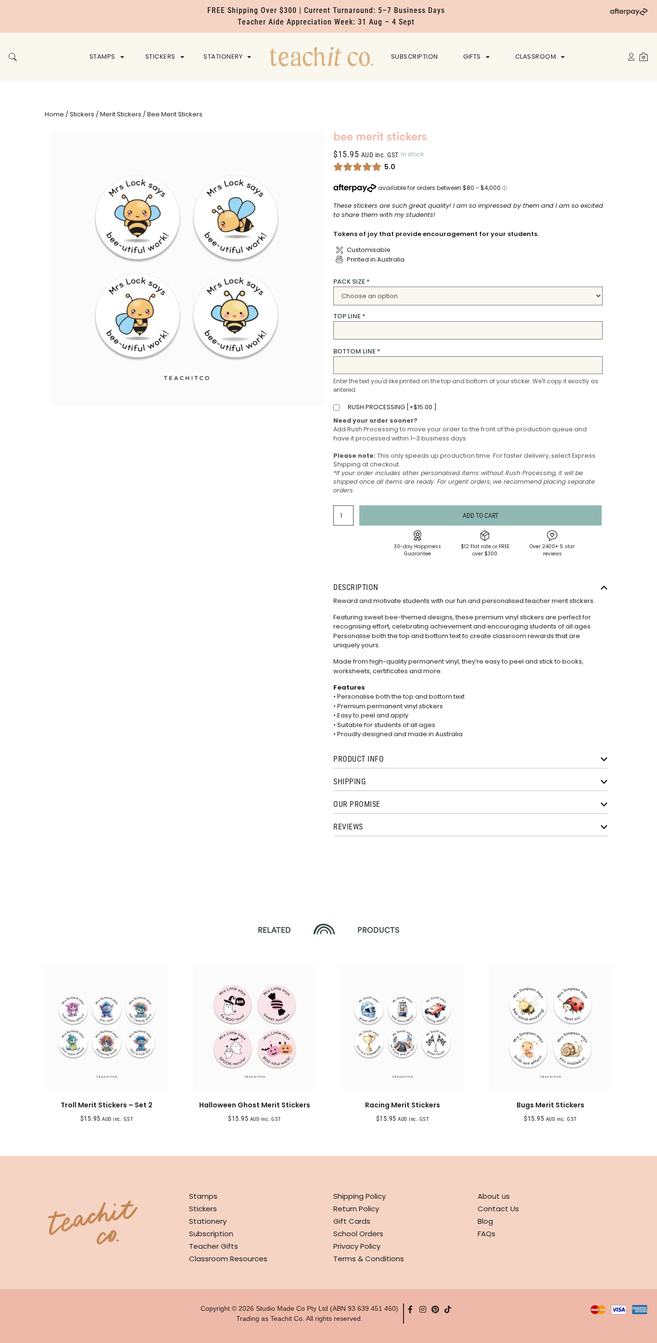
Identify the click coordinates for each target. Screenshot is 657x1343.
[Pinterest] (435, 1309)
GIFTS (472, 56)
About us (494, 1196)
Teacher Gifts (213, 1246)
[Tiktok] (448, 1309)
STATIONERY (222, 56)
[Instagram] (423, 1309)
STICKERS (160, 56)
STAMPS (102, 56)
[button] (13, 57)
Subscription (211, 1234)
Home (54, 114)
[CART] (643, 56)
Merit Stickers (120, 114)
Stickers (82, 114)
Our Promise (356, 804)
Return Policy (356, 1209)
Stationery (208, 1221)
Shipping (349, 781)
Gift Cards (351, 1221)
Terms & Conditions (368, 1259)
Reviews (348, 826)
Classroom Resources (228, 1259)
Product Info (358, 759)
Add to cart (480, 515)
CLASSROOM (535, 56)
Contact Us (498, 1209)
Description (356, 587)
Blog (485, 1221)
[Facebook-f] (410, 1309)
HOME (321, 56)
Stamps (203, 1196)
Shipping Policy (359, 1196)
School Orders (358, 1234)
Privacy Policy (356, 1246)
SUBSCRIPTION (414, 56)
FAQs (486, 1234)
